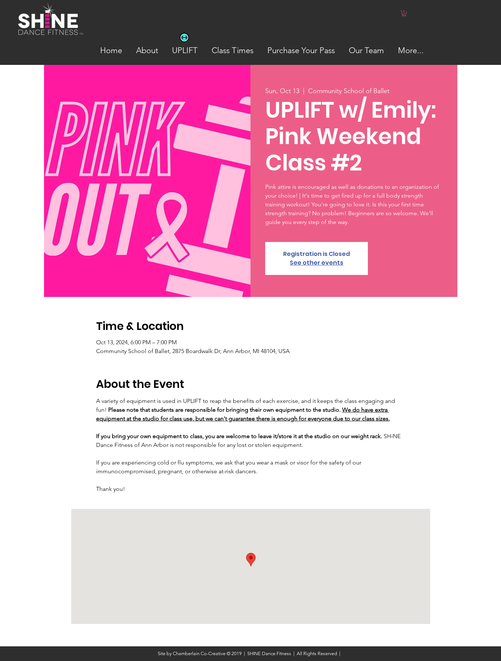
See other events (316, 262)
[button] (404, 13)
